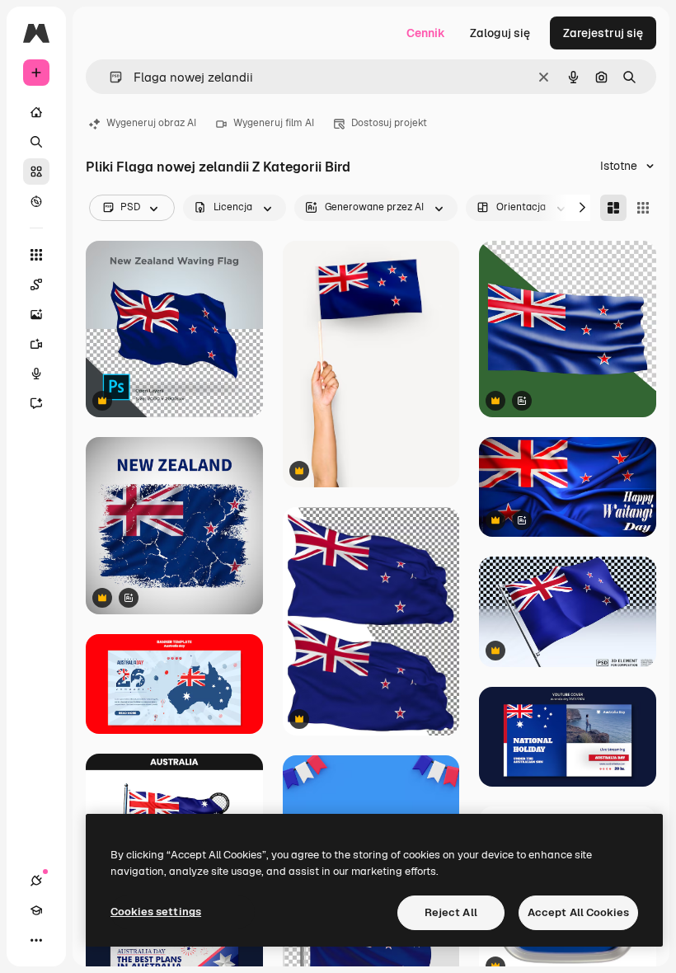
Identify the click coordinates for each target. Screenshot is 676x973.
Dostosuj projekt (389, 122)
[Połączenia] (36, 880)
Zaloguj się (500, 33)
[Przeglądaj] (36, 201)
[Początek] (36, 112)
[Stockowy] (36, 171)
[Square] (643, 208)
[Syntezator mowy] (36, 373)
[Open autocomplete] (109, 77)
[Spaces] (36, 284)
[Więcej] (36, 940)
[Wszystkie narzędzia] (36, 255)
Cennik (425, 33)
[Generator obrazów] (36, 314)
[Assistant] (36, 403)
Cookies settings (155, 912)
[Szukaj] (36, 142)
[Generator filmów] (36, 344)
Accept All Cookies (578, 912)
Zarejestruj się (603, 33)
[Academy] (36, 910)
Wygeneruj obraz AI (151, 122)
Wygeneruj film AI (273, 122)
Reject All (451, 912)
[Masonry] (613, 208)
